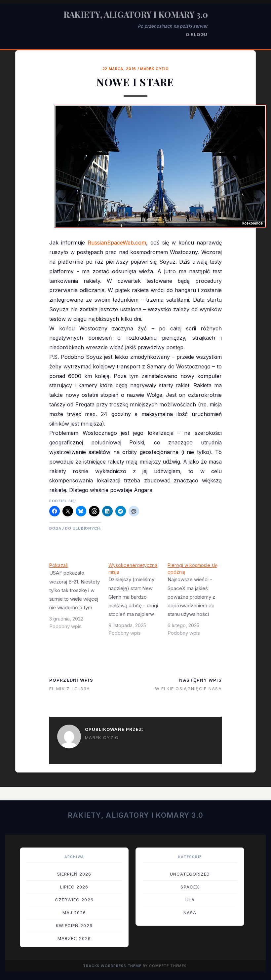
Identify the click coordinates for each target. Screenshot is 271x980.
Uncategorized (190, 874)
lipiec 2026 (74, 886)
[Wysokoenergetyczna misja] (138, 601)
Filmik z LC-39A (69, 688)
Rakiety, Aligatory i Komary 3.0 (135, 14)
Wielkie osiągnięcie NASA (188, 688)
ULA (190, 899)
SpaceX (189, 886)
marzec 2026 (74, 938)
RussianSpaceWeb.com (117, 242)
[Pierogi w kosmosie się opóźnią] (197, 601)
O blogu (197, 34)
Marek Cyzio (154, 68)
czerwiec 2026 (74, 899)
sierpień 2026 (74, 874)
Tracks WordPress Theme (112, 966)
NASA (189, 912)
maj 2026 (74, 912)
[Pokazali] (78, 598)
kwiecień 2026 (74, 925)
